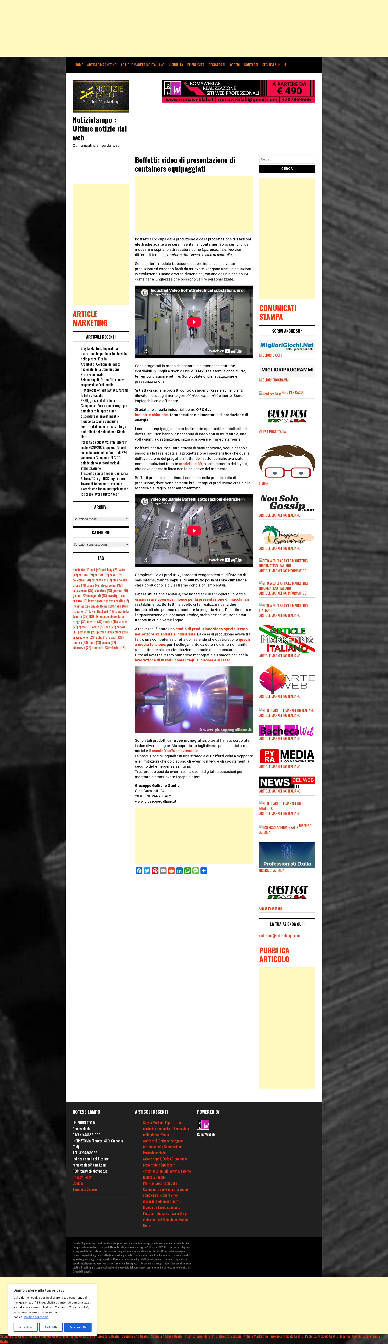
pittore (104, 632)
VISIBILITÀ (176, 64)
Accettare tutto (78, 1327)
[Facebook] (285, 65)
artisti (102, 575)
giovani (120, 590)
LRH (94, 616)
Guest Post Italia (270, 908)
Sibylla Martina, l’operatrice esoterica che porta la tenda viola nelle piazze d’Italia (104, 353)
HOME (79, 64)
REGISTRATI (217, 64)
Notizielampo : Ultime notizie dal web (100, 128)
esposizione (83, 590)
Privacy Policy (82, 1177)
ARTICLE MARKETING (102, 64)
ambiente (81, 569)
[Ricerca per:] (287, 160)
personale (87, 632)
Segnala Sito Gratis (13, 1336)
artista (86, 575)
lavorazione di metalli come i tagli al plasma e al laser (182, 660)
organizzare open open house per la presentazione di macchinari (192, 599)
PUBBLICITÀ (196, 64)
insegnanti (97, 595)
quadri (116, 637)
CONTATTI (251, 64)
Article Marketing (256, 1336)
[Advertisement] (121, 28)
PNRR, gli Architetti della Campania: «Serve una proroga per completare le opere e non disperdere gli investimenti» (104, 408)
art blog (110, 569)
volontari (117, 647)
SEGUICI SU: (271, 64)
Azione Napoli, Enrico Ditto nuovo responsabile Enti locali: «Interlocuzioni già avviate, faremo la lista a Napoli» (105, 387)
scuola (109, 642)
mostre (110, 621)
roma (95, 642)
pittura (120, 632)
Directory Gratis (108, 1336)
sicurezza (82, 647)
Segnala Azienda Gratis (45, 1336)
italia (121, 606)
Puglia (101, 637)
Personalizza (25, 1327)
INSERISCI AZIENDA (271, 870)
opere (98, 627)
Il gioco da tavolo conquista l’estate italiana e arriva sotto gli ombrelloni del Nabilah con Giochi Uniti (103, 429)
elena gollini (111, 585)
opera (85, 627)
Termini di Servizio (85, 1189)
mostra (94, 621)
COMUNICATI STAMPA (277, 312)
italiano (80, 611)
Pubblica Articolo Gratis (321, 1336)
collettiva (82, 580)
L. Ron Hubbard (101, 611)
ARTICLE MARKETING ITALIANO (142, 64)
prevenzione (83, 637)
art (96, 569)
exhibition (103, 590)
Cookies (78, 1183)
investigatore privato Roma (93, 606)
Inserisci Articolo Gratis (286, 1336)
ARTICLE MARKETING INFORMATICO (283, 570)
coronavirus (102, 580)
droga (93, 585)
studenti (100, 647)
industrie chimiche (151, 415)
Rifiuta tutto (50, 1327)
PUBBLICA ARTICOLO (274, 954)
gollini (79, 595)
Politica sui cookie (36, 1317)
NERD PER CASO (292, 392)
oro (111, 627)
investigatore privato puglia (108, 600)
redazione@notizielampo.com (279, 935)
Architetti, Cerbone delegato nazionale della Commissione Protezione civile (100, 369)
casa (115, 575)
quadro (80, 642)
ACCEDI (234, 64)
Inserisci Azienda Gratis (79, 1336)
